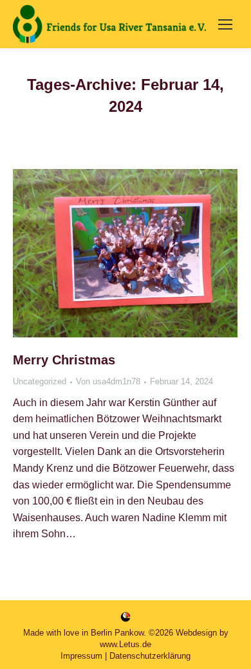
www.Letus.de (125, 644)
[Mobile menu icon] (225, 24)
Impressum (81, 656)
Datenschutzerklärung (150, 656)
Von (108, 381)
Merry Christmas (64, 360)
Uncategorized (39, 381)
